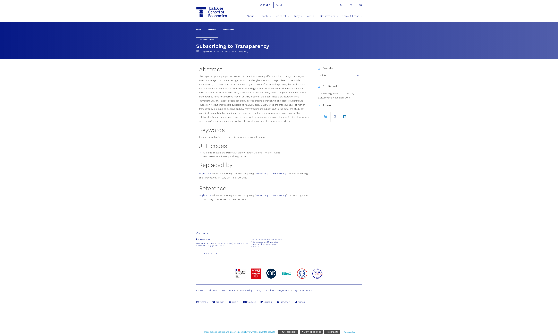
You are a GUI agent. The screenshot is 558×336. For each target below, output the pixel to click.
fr (351, 5)
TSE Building (246, 290)
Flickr (235, 302)
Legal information (303, 290)
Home (198, 30)
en (360, 5)
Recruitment (228, 290)
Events (310, 16)
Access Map (203, 239)
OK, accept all (289, 332)
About (250, 16)
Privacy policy (349, 332)
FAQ (259, 290)
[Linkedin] (344, 115)
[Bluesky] (325, 115)
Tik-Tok (301, 302)
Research (281, 16)
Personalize (332, 332)
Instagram (285, 302)
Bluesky (220, 302)
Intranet (264, 5)
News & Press (350, 16)
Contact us (206, 254)
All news (212, 290)
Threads (204, 302)
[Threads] (335, 115)
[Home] (211, 12)
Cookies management (277, 290)
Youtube (251, 302)
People (264, 16)
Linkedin (268, 302)
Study (296, 16)
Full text (324, 75)
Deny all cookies (312, 332)
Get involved (328, 16)
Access (199, 290)
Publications (228, 30)
